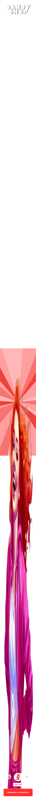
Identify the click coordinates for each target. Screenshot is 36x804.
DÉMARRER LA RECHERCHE (18, 792)
